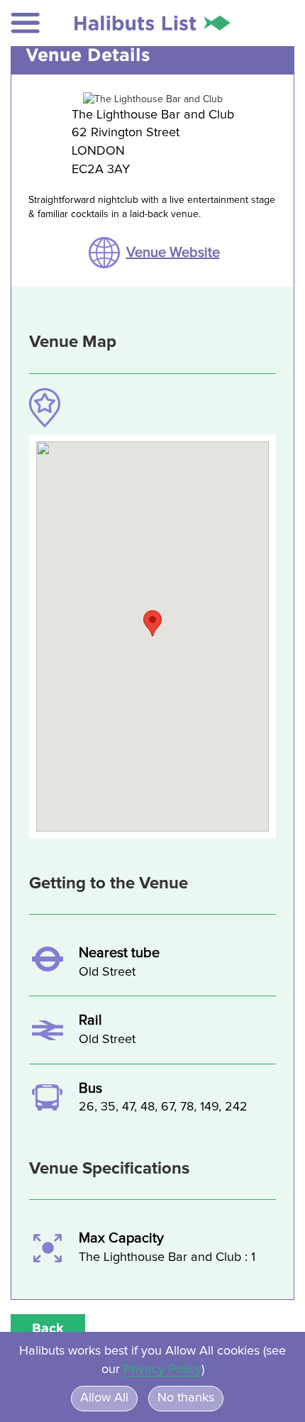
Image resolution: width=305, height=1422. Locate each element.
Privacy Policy (162, 1369)
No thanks (185, 1397)
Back (48, 1328)
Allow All (104, 1397)
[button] (25, 23)
